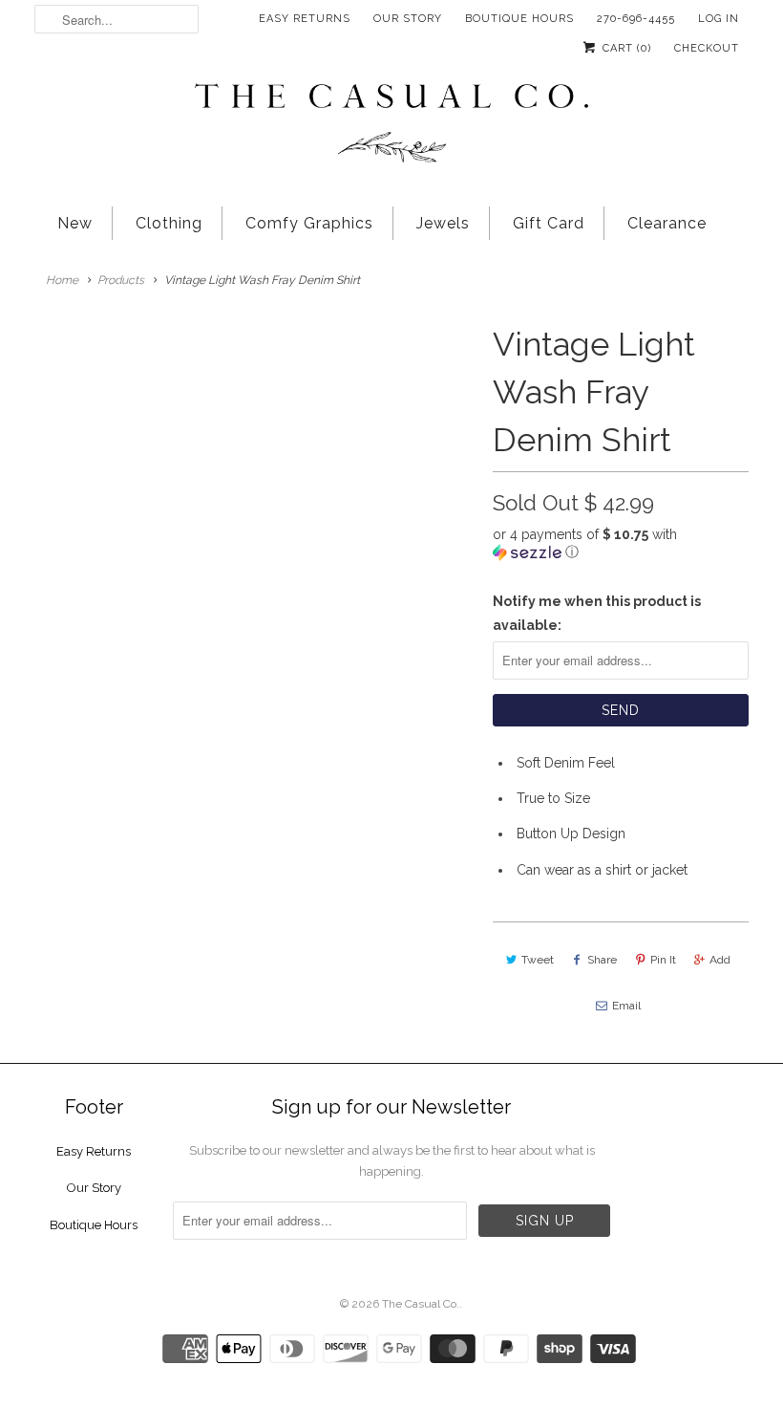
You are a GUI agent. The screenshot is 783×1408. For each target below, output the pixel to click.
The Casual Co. (420, 1304)
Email (626, 1005)
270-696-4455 (636, 18)
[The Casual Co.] (391, 125)
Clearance (667, 223)
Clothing (169, 223)
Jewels (443, 223)
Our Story (407, 18)
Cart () (625, 48)
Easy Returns (304, 18)
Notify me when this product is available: (597, 613)
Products (120, 280)
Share (602, 959)
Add (719, 959)
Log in (718, 18)
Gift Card (548, 223)
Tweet (537, 959)
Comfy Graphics (309, 223)
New (75, 223)
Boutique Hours (519, 18)
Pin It (663, 959)
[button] (621, 543)
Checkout (706, 48)
